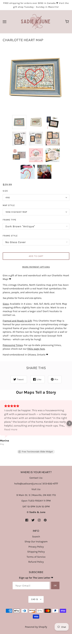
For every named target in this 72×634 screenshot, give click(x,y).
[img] (27, 520)
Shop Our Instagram (36, 541)
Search (36, 536)
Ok (55, 585)
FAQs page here (36, 348)
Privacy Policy (36, 546)
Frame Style (10, 235)
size (5, 191)
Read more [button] (10, 429)
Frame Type (9, 219)
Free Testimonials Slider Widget (37, 452)
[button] (2, 423)
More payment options (36, 267)
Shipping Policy (36, 551)
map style (9, 205)
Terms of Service (36, 556)
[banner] (35, 21)
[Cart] (67, 22)
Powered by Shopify (36, 626)
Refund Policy (36, 561)
